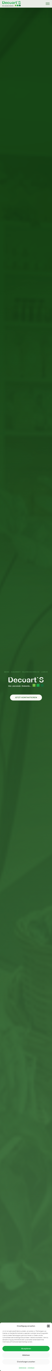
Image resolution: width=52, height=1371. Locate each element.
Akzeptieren (26, 1348)
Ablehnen (26, 1355)
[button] (48, 1326)
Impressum (31, 1368)
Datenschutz (22, 1368)
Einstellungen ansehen (26, 1362)
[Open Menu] (48, 4)
